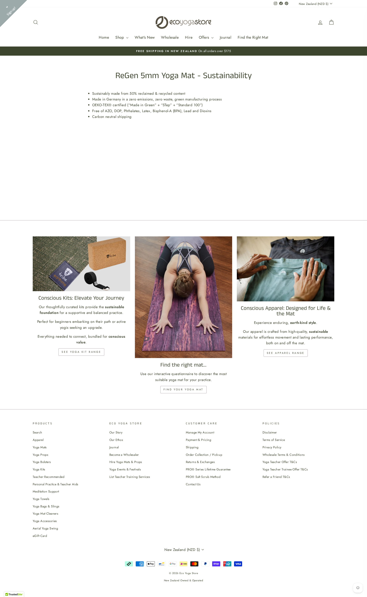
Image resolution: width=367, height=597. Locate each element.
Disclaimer (270, 432)
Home (104, 37)
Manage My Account (200, 432)
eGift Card (40, 536)
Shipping (192, 447)
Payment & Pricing (198, 440)
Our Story (116, 432)
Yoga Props (40, 455)
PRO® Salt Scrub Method (203, 477)
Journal (225, 37)
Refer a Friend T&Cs (276, 477)
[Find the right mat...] (183, 297)
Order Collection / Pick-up (204, 455)
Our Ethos (116, 440)
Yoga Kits (39, 469)
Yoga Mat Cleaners (45, 513)
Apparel (38, 440)
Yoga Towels (41, 499)
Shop (120, 37)
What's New (145, 37)
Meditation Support (46, 491)
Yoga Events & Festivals (125, 469)
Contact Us (193, 484)
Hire (188, 37)
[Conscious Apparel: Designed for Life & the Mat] (285, 268)
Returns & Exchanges (200, 462)
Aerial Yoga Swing (45, 528)
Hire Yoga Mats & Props (125, 462)
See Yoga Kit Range (81, 352)
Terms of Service (274, 440)
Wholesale (170, 37)
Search (37, 432)
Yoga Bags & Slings (46, 506)
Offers (204, 37)
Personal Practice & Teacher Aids (55, 484)
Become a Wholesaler (124, 455)
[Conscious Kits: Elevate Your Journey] (81, 263)
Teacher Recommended (48, 477)
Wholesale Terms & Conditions (284, 455)
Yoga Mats (40, 447)
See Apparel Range (286, 353)
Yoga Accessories (45, 521)
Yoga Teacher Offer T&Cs (280, 462)
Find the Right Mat (253, 37)
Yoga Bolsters (42, 462)
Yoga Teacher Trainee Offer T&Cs (285, 469)
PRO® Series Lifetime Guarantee (208, 469)
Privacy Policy (272, 447)
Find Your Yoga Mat (183, 389)
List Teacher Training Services (129, 477)
